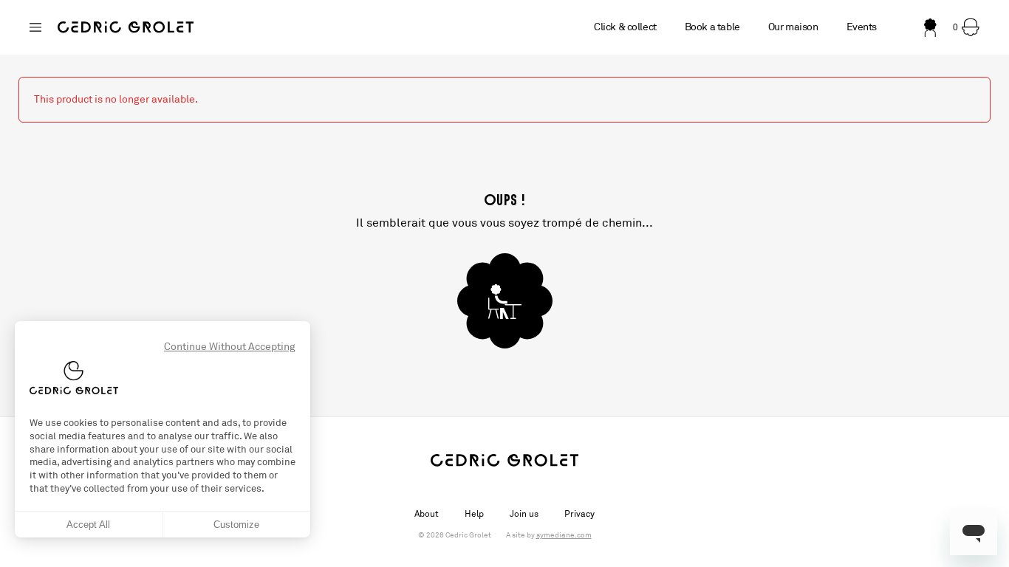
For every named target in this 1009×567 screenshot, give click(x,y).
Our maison (793, 27)
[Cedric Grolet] (126, 27)
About (426, 514)
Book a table (712, 27)
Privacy (579, 514)
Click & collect (625, 27)
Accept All (88, 524)
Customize (236, 524)
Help (474, 514)
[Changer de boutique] (35, 27)
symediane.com (564, 535)
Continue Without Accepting (229, 346)
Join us (524, 514)
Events (861, 27)
